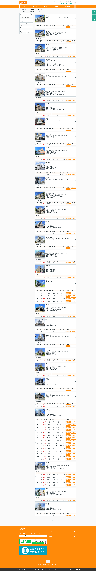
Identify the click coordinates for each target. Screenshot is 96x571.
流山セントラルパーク (56, 65)
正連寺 (48, 44)
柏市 (46, 15)
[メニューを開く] (75, 6)
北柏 (51, 108)
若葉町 (48, 88)
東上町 (48, 488)
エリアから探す (46, 6)
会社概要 (57, 6)
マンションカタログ (40, 564)
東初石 (49, 59)
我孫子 (50, 124)
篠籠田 (48, 462)
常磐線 (47, 35)
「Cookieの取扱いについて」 (65, 569)
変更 (31, 14)
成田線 (47, 353)
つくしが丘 (49, 319)
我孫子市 (47, 363)
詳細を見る (68, 41)
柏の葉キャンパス (56, 48)
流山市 (47, 59)
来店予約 (50, 531)
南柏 (51, 93)
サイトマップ (58, 564)
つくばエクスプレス (49, 33)
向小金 (49, 250)
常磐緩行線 (48, 93)
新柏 (51, 137)
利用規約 (45, 564)
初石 (51, 197)
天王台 (50, 352)
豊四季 (51, 34)
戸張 (48, 147)
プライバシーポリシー (51, 564)
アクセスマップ (51, 533)
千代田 (48, 304)
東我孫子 (50, 353)
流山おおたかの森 (56, 33)
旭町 (48, 177)
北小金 (51, 256)
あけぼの (49, 103)
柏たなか (54, 49)
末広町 (48, 503)
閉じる (78, 569)
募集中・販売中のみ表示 (25, 17)
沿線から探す (35, 6)
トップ (25, 6)
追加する (73, 41)
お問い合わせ (67, 6)
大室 (48, 280)
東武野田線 (48, 34)
